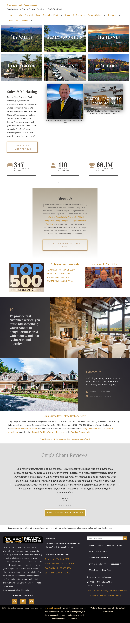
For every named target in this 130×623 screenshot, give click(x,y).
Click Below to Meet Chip (104, 263)
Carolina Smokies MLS (80, 432)
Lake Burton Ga (70, 217)
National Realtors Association (24, 428)
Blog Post (25, 20)
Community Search (73, 15)
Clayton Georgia (55, 217)
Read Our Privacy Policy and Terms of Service (107, 590)
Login (19, 15)
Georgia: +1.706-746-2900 (57, 559)
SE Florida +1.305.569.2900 (57, 572)
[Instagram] (14, 601)
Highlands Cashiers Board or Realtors (47, 432)
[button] (10, 484)
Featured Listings (32, 15)
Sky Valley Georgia (59, 220)
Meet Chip (13, 20)
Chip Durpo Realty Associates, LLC (22, 5)
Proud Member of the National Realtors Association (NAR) (65, 439)
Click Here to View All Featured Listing (104, 595)
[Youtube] (31, 601)
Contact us (93, 372)
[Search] (125, 538)
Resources (112, 15)
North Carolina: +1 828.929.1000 (60, 563)
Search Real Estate (51, 15)
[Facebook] (23, 601)
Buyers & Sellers (95, 15)
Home (11, 15)
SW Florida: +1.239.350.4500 (58, 568)
